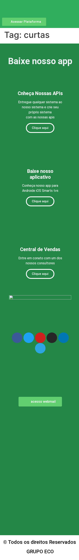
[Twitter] (28, 337)
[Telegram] (40, 348)
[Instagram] (52, 337)
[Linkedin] (63, 337)
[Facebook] (17, 337)
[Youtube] (40, 337)
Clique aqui (40, 128)
